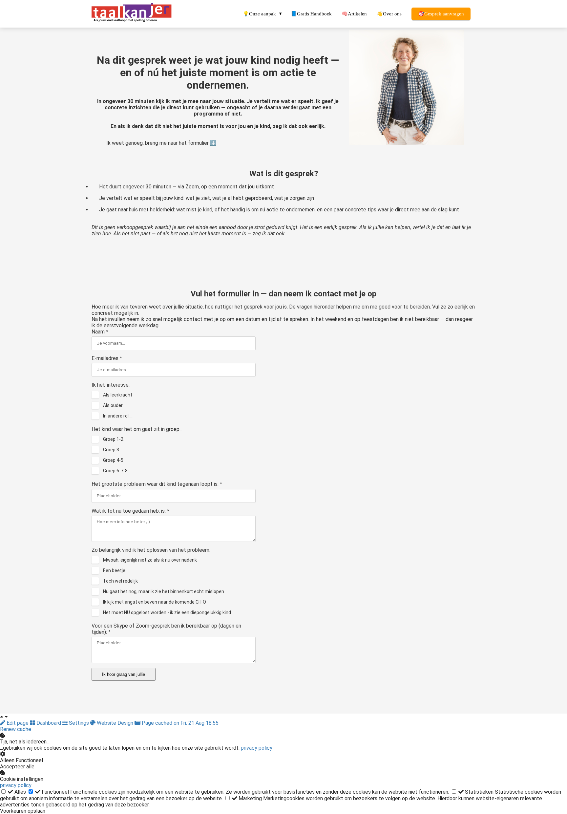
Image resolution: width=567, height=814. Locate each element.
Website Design (115, 723)
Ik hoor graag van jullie (123, 674)
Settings (79, 723)
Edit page (17, 723)
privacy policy (256, 748)
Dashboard (48, 723)
